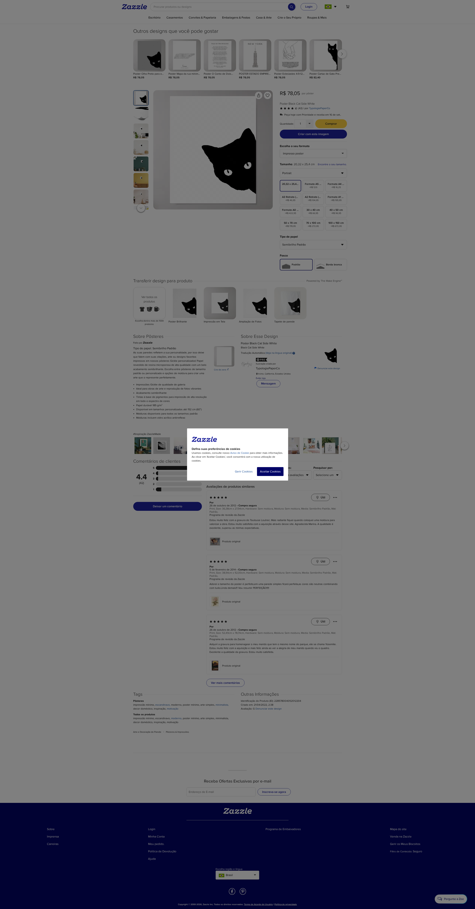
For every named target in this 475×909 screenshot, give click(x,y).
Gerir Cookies (244, 471)
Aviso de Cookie (239, 452)
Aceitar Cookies (270, 471)
